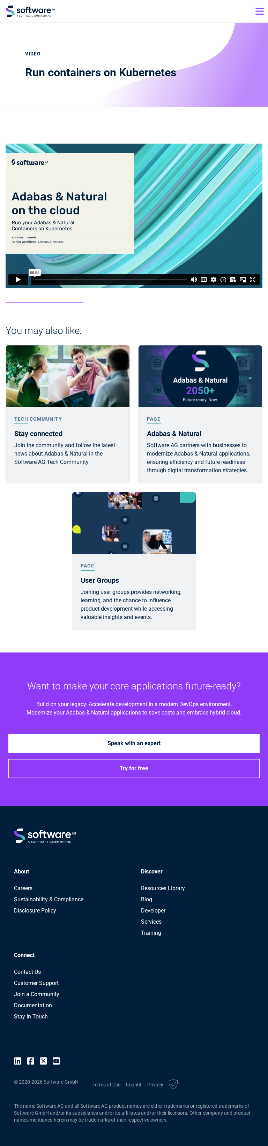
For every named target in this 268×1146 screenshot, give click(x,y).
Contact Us (27, 972)
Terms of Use (106, 1084)
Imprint (134, 1084)
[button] (173, 1085)
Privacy (155, 1084)
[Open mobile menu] (259, 11)
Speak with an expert (134, 743)
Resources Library (163, 888)
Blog (146, 899)
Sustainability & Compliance (48, 899)
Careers (23, 888)
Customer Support (36, 983)
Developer (153, 910)
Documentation (33, 1005)
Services (151, 921)
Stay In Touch (31, 1016)
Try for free (134, 768)
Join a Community (36, 994)
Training (151, 933)
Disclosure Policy (35, 910)
